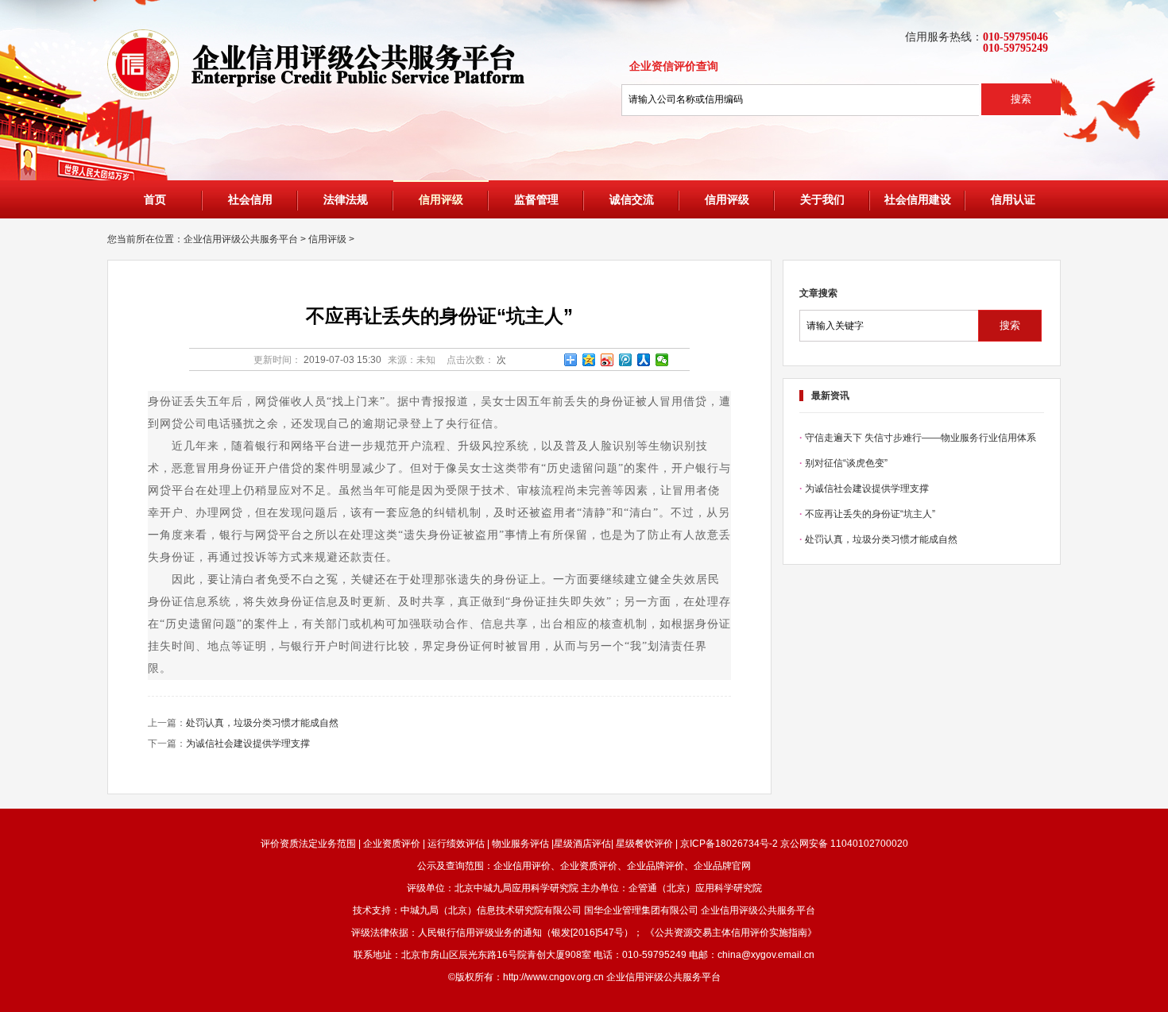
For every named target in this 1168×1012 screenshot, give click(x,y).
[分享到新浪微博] (607, 359)
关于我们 (822, 200)
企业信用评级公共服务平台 (241, 239)
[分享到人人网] (644, 359)
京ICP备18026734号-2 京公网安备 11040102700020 (793, 843)
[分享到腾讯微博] (625, 359)
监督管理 (536, 200)
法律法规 (345, 200)
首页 (155, 200)
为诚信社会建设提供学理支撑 (248, 743)
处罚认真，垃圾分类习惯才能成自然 (262, 722)
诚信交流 (631, 200)
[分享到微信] (662, 359)
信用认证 (1013, 200)
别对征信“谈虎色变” (846, 463)
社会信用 (250, 200)
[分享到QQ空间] (589, 359)
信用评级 (441, 200)
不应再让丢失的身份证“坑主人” (870, 514)
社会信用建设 (917, 200)
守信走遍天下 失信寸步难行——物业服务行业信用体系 (920, 437)
